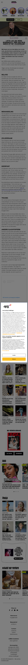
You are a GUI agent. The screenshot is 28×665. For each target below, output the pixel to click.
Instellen (14, 355)
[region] (14, 332)
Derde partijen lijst (5, 350)
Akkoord (14, 359)
